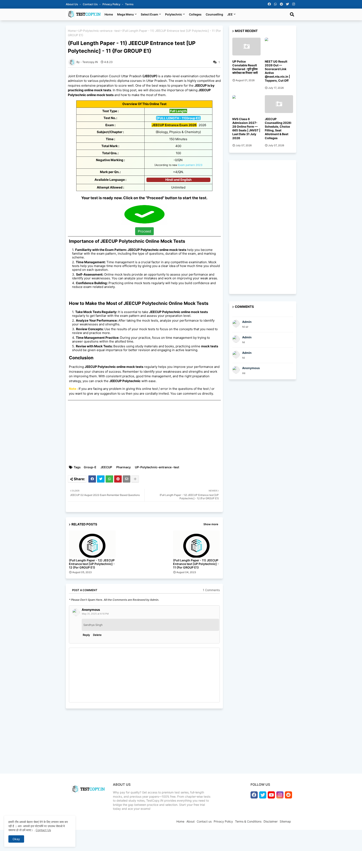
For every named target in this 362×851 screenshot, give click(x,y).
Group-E (90, 467)
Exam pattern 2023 (190, 165)
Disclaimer (271, 821)
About (190, 821)
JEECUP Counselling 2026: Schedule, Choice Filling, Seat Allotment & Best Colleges (278, 128)
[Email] (126, 479)
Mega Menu (125, 14)
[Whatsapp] (109, 479)
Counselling (214, 14)
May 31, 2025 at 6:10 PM (95, 613)
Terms (129, 4)
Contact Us (43, 830)
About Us (72, 4)
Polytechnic (173, 14)
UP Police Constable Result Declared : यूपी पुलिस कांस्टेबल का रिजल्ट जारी (245, 67)
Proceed (144, 231)
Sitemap (285, 821)
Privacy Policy (111, 4)
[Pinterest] (118, 479)
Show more (210, 524)
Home (109, 14)
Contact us (90, 4)
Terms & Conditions (248, 821)
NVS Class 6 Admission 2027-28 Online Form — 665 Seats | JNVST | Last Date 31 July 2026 (246, 128)
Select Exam (149, 14)
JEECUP (106, 467)
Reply (86, 635)
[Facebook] (92, 479)
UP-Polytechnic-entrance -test (99, 30)
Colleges (195, 14)
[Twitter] (101, 479)
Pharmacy (123, 467)
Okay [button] (16, 839)
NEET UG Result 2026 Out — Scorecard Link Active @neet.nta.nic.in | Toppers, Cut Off (277, 71)
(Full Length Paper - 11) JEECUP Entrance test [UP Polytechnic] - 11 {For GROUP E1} (196, 563)
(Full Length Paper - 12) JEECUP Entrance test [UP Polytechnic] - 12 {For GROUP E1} (92, 563)
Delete (97, 635)
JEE (230, 14)
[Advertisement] (146, 432)
